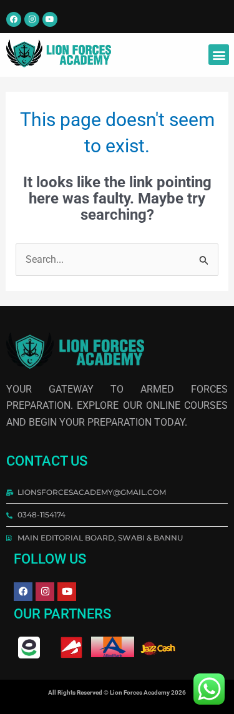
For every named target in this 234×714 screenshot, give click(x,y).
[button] (218, 54)
